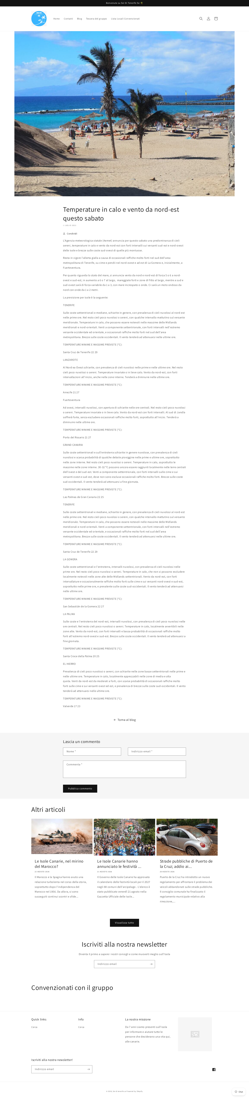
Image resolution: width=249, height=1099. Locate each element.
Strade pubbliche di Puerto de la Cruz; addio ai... (186, 864)
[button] (201, 18)
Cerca (34, 1027)
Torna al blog (127, 720)
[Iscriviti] (151, 964)
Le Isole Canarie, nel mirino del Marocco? (59, 864)
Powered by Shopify (135, 1091)
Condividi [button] (72, 233)
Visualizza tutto (124, 922)
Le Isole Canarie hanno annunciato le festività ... (119, 864)
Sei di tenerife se (120, 1091)
